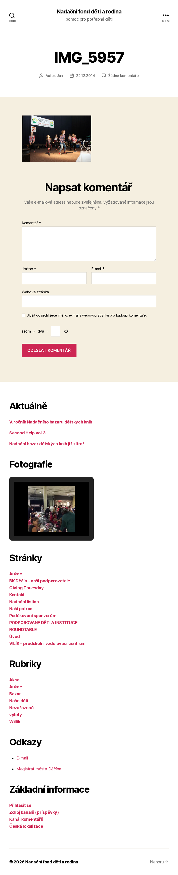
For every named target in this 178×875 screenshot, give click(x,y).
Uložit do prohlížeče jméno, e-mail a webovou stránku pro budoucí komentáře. (86, 315)
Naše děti (18, 700)
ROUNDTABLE (23, 629)
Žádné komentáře (123, 75)
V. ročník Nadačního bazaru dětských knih (50, 422)
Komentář (31, 223)
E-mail (98, 269)
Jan (60, 75)
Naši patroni (21, 608)
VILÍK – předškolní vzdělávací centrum (47, 643)
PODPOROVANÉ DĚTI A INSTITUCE (43, 622)
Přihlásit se (20, 805)
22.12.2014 (85, 75)
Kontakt (17, 594)
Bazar (15, 693)
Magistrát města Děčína (38, 768)
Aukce (15, 573)
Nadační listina (24, 601)
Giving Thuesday (26, 587)
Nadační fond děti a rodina (89, 11)
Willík (14, 721)
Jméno (29, 269)
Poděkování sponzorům (33, 615)
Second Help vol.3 (27, 432)
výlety (15, 714)
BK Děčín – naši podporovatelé (39, 580)
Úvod (14, 636)
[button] (41, 524)
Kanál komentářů (26, 819)
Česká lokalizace (26, 826)
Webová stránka (35, 292)
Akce (14, 679)
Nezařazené (21, 707)
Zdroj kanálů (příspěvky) (34, 812)
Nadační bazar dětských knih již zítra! (46, 443)
